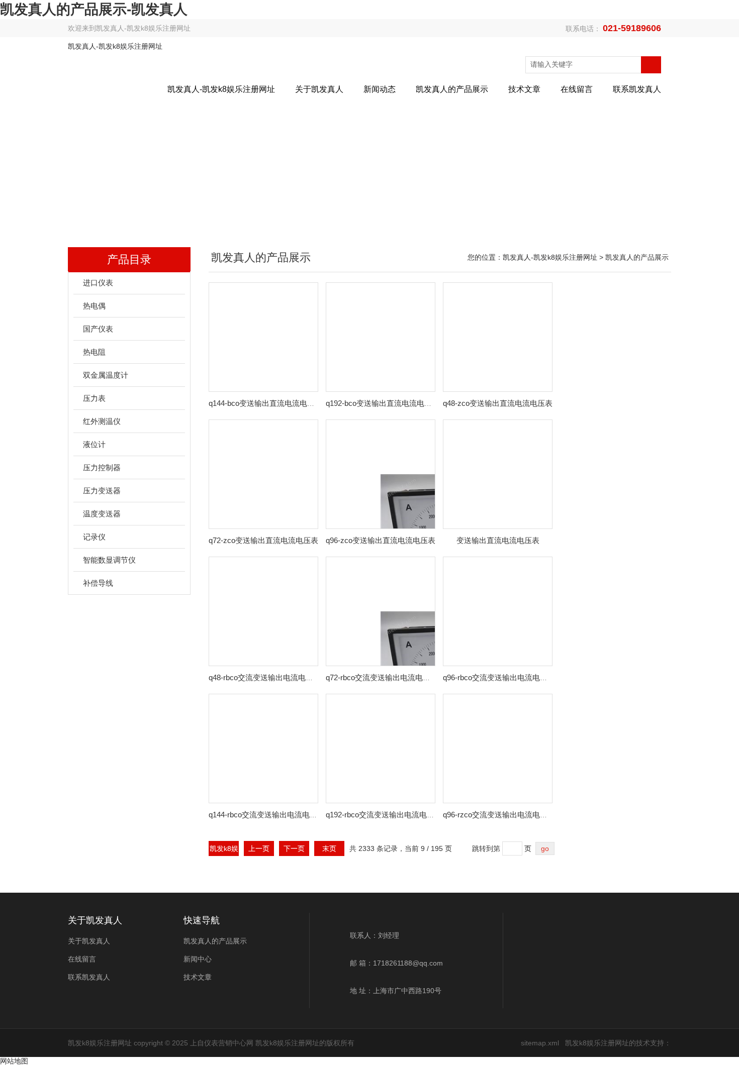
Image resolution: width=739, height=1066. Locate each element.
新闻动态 (379, 89)
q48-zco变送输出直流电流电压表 (497, 403)
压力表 (94, 398)
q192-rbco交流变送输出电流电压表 (384, 814)
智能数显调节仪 (109, 560)
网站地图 (14, 1061)
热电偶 (94, 305)
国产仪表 (98, 329)
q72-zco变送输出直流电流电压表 (263, 540)
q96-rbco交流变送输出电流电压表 (499, 677)
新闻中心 (197, 959)
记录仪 (94, 536)
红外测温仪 (102, 421)
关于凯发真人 (319, 89)
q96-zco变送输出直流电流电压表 (380, 540)
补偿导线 (98, 583)
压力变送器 (102, 490)
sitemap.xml (540, 1043)
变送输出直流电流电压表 (497, 540)
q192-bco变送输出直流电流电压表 (382, 403)
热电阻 (94, 352)
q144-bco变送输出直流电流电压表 (265, 403)
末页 (329, 848)
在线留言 (577, 89)
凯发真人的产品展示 (452, 89)
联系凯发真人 (637, 89)
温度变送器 (102, 513)
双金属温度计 (105, 375)
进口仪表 (98, 282)
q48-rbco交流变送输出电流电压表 (265, 677)
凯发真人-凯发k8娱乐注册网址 (143, 28)
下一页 (294, 848)
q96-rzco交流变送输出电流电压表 (499, 814)
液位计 (94, 444)
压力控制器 (102, 467)
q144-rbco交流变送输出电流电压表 (267, 814)
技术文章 (524, 89)
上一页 (258, 848)
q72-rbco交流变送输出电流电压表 (382, 677)
